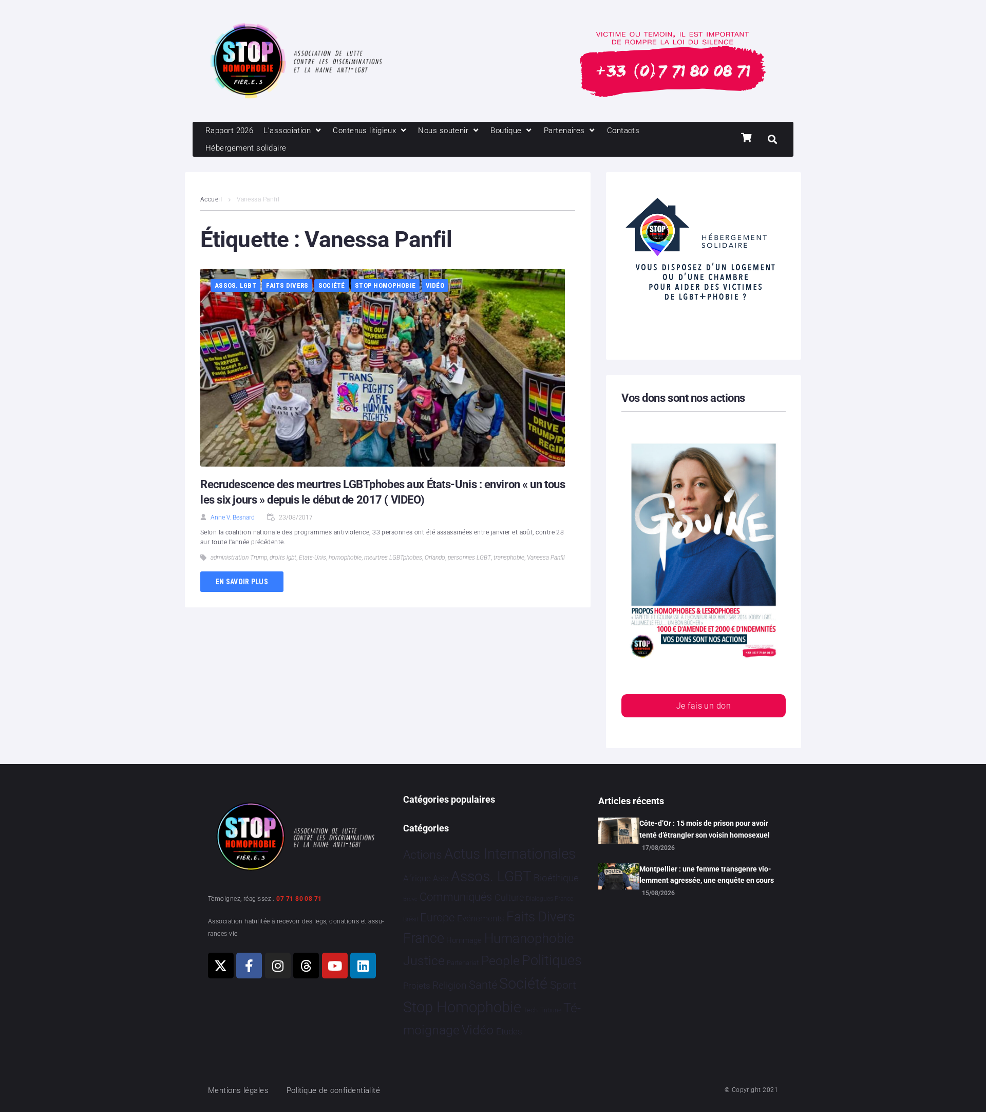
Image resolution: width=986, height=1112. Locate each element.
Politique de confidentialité (334, 1090)
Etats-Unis (312, 557)
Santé (483, 984)
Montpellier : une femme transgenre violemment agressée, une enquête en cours (706, 874)
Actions (422, 855)
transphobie (509, 557)
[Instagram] (278, 965)
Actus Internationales (510, 853)
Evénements (480, 918)
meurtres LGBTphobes (393, 557)
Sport (563, 985)
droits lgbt (283, 557)
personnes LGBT (469, 557)
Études (509, 1031)
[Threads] (306, 965)
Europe (437, 917)
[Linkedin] (363, 965)
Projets (416, 986)
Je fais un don (703, 706)
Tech (530, 1010)
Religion (449, 985)
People (500, 960)
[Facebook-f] (249, 965)
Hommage (464, 940)
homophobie (345, 557)
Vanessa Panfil (546, 557)
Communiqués (456, 897)
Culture (509, 897)
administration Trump (239, 557)
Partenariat (463, 963)
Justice (424, 960)
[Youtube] (335, 965)
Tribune (550, 1010)
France (423, 938)
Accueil (211, 199)
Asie (440, 878)
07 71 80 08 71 (298, 898)
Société (331, 285)
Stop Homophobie (385, 285)
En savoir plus (242, 582)
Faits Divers (287, 285)
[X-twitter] (221, 965)
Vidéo (435, 285)
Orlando (435, 557)
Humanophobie (529, 938)
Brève (410, 899)
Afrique (417, 878)
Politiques (552, 960)
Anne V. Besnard (233, 517)
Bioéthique (556, 878)
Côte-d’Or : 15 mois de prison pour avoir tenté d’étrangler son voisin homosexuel (704, 829)
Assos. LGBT (235, 285)
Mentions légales (238, 1090)
